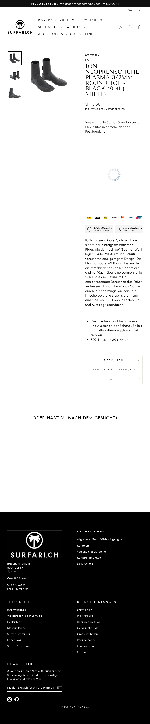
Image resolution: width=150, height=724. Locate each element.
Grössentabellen (87, 634)
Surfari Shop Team (19, 646)
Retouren (114, 360)
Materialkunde (16, 628)
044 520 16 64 (16, 578)
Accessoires (51, 34)
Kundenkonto (85, 646)
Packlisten (13, 622)
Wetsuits (94, 20)
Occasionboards (87, 628)
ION (88, 60)
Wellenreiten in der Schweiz (24, 615)
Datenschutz (85, 563)
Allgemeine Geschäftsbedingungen (99, 539)
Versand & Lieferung (114, 369)
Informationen (16, 609)
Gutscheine (81, 34)
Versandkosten (115, 108)
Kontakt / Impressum (90, 557)
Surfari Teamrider (19, 634)
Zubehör (69, 20)
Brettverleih (84, 609)
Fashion (73, 27)
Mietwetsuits (85, 615)
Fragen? (114, 379)
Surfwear (48, 27)
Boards (46, 20)
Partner (82, 652)
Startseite (91, 54)
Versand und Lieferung (91, 551)
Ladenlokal (14, 640)
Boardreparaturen (88, 622)
